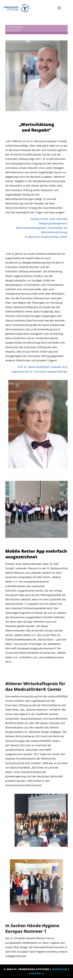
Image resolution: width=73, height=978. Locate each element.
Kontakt (35, 973)
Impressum (59, 969)
